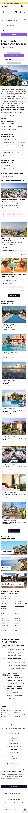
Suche (14, 34)
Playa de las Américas (7, 152)
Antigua (3, 611)
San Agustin (17, 615)
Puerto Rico (21, 145)
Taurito (16, 613)
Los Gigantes (17, 632)
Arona (3, 145)
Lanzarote (20, 149)
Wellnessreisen (17, 712)
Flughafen (6, 59)
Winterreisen (17, 708)
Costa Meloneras (5, 625)
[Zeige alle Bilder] (24, 83)
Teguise (3, 618)
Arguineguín (4, 615)
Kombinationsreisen (18, 710)
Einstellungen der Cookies (15, 763)
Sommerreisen (4, 708)
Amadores (3, 630)
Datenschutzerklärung (14, 741)
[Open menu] (25, 6)
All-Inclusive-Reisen (7, 165)
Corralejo (17, 623)
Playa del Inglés (21, 142)
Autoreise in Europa (5, 714)
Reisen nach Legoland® (6, 718)
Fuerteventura (18, 152)
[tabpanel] (14, 27)
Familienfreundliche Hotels (8, 168)
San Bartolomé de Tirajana (9, 142)
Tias (3, 155)
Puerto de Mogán (5, 620)
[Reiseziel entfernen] (25, 20)
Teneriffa (13, 139)
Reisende (4, 29)
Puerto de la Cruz (11, 145)
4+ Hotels (19, 126)
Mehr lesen (4, 118)
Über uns (14, 738)
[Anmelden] (21, 6)
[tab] (3, 13)
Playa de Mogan (18, 618)
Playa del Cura (18, 620)
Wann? (4, 24)
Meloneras (3, 613)
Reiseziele (14, 749)
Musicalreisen (17, 716)
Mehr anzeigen (14, 295)
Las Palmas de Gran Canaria (9, 149)
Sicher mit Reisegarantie (14, 746)
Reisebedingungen (14, 743)
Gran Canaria (5, 139)
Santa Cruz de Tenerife (20, 628)
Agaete (2, 632)
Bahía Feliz (17, 625)
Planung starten (14, 55)
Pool (5, 129)
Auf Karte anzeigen (8, 176)
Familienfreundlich (8, 126)
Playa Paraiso (4, 628)
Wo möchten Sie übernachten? (10, 19)
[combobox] (12, 20)
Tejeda (16, 630)
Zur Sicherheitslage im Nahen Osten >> (14, 3)
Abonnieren (14, 786)
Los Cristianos (18, 611)
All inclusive (13, 129)
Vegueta (3, 623)
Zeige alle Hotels (14, 530)
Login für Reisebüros (14, 752)
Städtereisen (4, 716)
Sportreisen (3, 712)
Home (3, 47)
